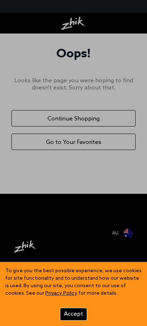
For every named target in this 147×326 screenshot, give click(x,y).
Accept (73, 314)
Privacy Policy (61, 293)
